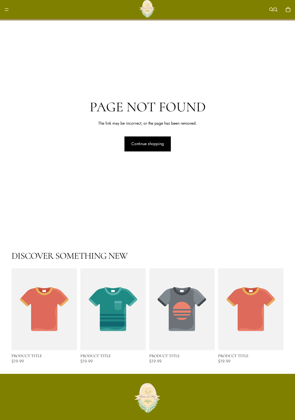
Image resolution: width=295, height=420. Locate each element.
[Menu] (6, 9)
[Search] (271, 9)
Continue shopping (147, 144)
